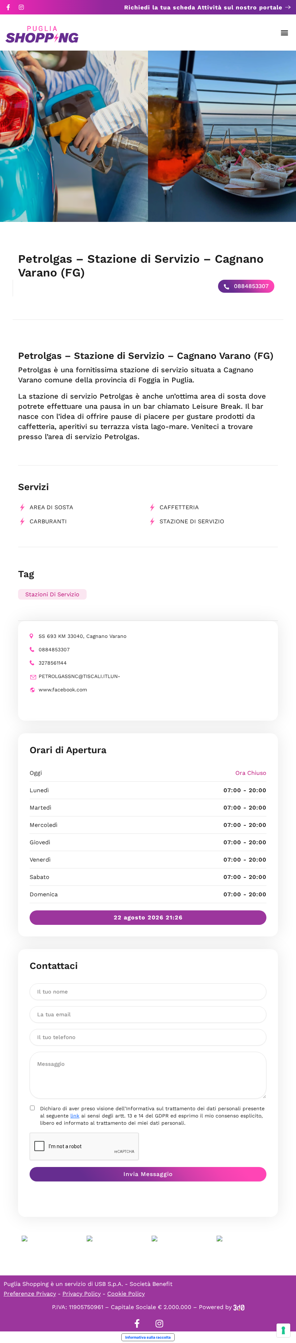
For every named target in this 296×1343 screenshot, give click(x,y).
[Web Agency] (239, 1307)
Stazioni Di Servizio (52, 594)
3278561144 (53, 663)
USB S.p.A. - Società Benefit (134, 1283)
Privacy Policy (81, 1293)
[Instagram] (21, 7)
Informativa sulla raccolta (148, 1337)
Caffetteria (179, 507)
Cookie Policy (126, 1293)
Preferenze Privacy (30, 1293)
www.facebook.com (63, 689)
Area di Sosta (51, 507)
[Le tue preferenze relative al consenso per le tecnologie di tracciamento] (283, 1330)
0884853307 (250, 286)
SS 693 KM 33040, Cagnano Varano (82, 636)
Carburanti (48, 521)
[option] (74, 136)
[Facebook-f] (8, 7)
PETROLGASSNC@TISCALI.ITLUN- (79, 676)
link (74, 1116)
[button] (285, 33)
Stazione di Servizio (192, 521)
